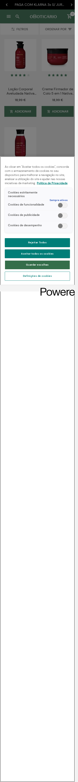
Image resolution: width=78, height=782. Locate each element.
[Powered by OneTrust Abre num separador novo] (56, 288)
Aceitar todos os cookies (37, 253)
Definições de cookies (37, 276)
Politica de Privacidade (52, 183)
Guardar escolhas (37, 264)
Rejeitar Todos (37, 242)
